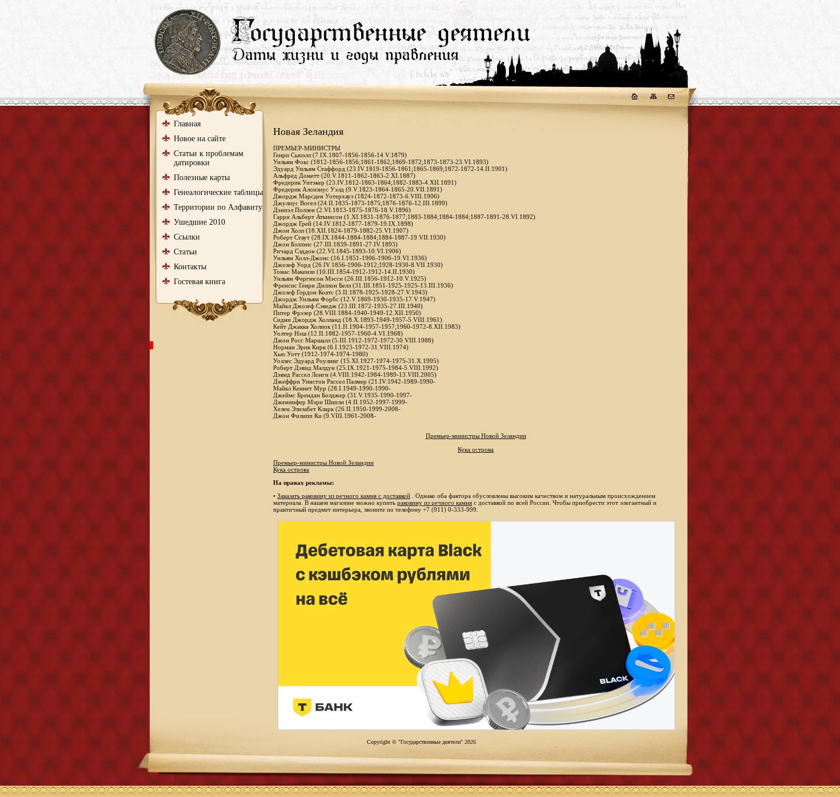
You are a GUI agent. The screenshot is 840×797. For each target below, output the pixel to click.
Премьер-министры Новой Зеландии (476, 435)
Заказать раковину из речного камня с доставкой (343, 495)
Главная (187, 123)
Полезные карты (202, 177)
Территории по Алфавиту (218, 207)
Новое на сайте (200, 138)
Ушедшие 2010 (199, 222)
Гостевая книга (199, 281)
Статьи (185, 252)
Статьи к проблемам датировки (208, 158)
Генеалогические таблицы (218, 192)
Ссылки (187, 237)
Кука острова (476, 449)
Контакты (190, 266)
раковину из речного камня (434, 502)
